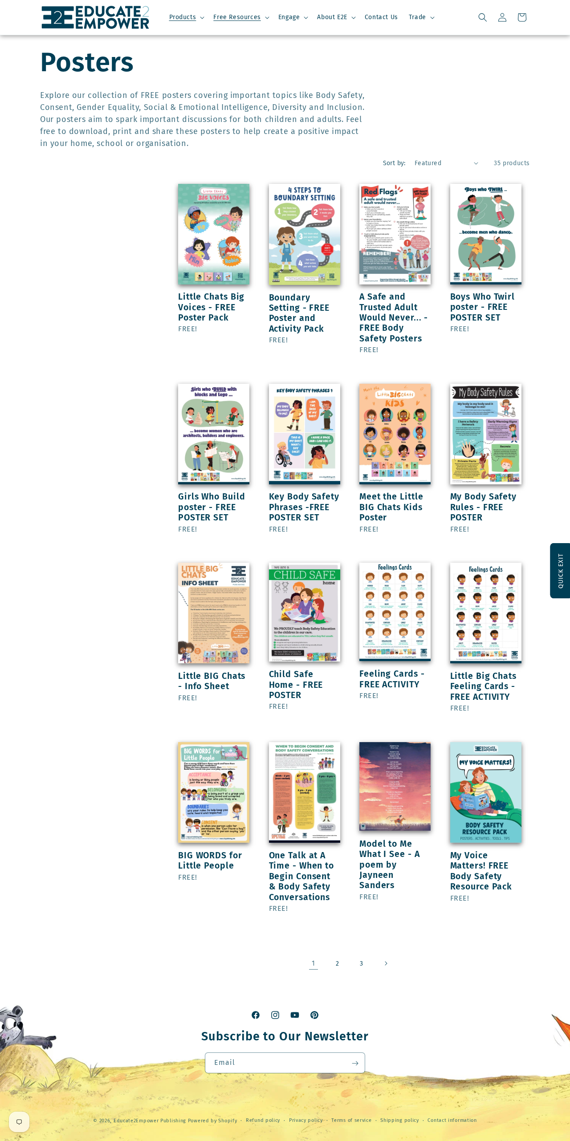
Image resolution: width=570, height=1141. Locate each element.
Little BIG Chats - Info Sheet (211, 681)
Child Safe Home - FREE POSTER (296, 684)
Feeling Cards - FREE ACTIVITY (392, 679)
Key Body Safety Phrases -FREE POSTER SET (304, 507)
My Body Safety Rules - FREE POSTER (483, 507)
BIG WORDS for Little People (210, 860)
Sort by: (394, 163)
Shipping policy (399, 1120)
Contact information (452, 1120)
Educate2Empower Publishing (150, 1121)
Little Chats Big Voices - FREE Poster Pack (211, 307)
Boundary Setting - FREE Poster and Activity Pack (299, 313)
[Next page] (385, 963)
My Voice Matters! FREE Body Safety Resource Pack (481, 871)
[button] (186, 17)
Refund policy (263, 1120)
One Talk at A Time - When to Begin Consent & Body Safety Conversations (301, 876)
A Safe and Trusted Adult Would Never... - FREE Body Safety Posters (393, 318)
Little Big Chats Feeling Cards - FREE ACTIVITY (483, 686)
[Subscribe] (355, 1063)
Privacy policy (306, 1120)
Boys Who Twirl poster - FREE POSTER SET (482, 307)
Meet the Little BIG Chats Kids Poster (391, 507)
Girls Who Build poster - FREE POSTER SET (211, 507)
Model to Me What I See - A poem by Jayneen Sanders (389, 864)
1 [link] (313, 963)
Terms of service (351, 1120)
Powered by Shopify (212, 1121)
